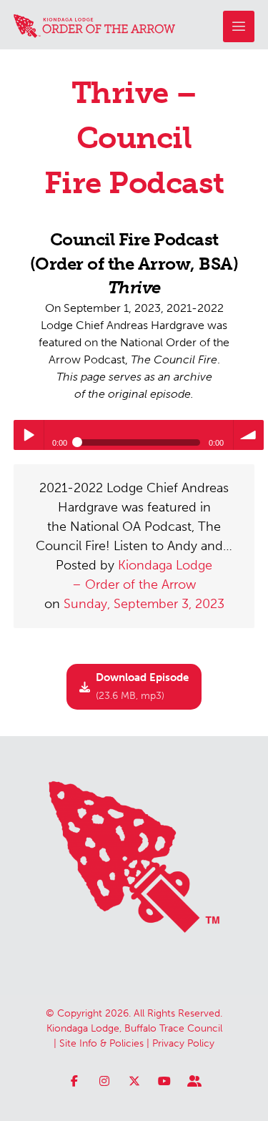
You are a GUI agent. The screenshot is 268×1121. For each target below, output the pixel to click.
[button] (238, 26)
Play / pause (29, 435)
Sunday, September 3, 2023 (144, 604)
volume (249, 435)
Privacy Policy (183, 1043)
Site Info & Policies (101, 1043)
